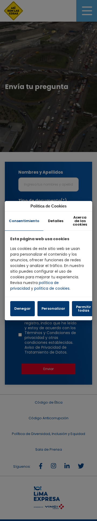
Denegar (22, 308)
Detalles (55, 220)
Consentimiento (24, 220)
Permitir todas (83, 308)
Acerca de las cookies (80, 221)
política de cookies (52, 288)
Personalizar (53, 308)
